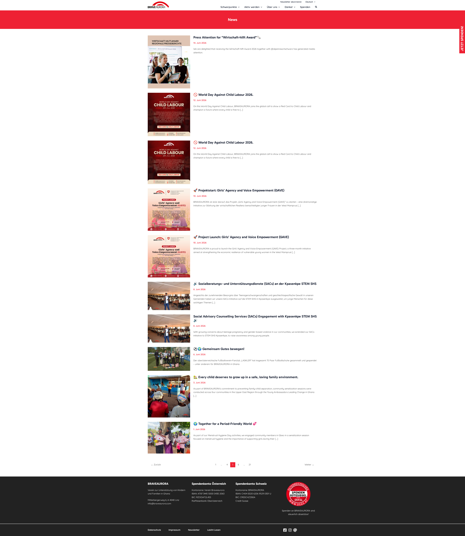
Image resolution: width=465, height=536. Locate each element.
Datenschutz (154, 530)
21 (250, 464)
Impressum (174, 530)
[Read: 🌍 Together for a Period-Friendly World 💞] (169, 437)
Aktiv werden (252, 6)
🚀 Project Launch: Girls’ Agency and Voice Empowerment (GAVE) (241, 237)
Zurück (156, 464)
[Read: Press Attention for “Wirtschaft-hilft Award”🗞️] (169, 61)
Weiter (309, 464)
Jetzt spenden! (462, 38)
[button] (314, 2)
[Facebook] (285, 530)
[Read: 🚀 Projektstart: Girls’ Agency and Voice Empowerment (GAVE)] (169, 209)
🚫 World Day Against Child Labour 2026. (223, 95)
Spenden (305, 6)
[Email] (295, 530)
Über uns (272, 6)
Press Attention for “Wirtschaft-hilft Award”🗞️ (227, 37)
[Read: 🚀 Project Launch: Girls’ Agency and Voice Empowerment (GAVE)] (169, 256)
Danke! (289, 6)
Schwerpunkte (229, 6)
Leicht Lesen (214, 530)
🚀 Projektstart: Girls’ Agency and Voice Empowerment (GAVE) (238, 190)
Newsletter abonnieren (291, 2)
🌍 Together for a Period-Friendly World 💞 (225, 424)
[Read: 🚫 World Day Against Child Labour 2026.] (169, 114)
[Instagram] (290, 530)
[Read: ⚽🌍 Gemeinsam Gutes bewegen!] (169, 358)
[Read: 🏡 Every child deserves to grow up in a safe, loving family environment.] (169, 396)
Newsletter (194, 530)
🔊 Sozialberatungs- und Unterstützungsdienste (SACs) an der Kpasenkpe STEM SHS (254, 284)
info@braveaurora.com (159, 503)
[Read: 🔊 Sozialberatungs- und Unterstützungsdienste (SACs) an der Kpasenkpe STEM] (169, 295)
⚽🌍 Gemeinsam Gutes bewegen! (218, 349)
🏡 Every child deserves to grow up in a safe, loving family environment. (245, 377)
